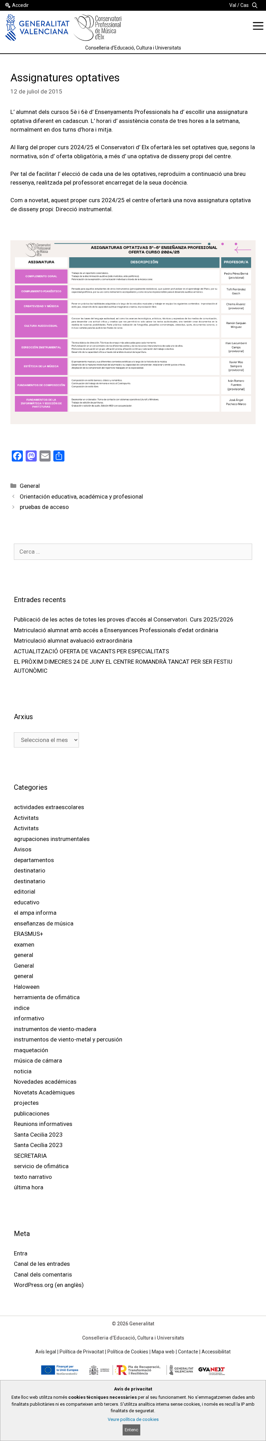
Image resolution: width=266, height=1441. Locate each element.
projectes (26, 1102)
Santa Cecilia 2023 (38, 1134)
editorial (24, 891)
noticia (23, 1071)
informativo (29, 1018)
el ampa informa (35, 912)
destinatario (29, 870)
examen (24, 944)
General (30, 485)
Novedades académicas (45, 1081)
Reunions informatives (43, 1123)
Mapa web (163, 1351)
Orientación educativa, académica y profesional (81, 496)
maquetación (31, 1050)
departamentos (34, 860)
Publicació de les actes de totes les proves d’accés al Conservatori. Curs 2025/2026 (123, 619)
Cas (244, 5)
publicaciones (32, 1113)
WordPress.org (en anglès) (49, 1284)
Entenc (131, 1429)
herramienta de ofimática (47, 997)
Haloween (26, 986)
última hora (28, 1187)
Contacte (188, 1351)
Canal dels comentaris (43, 1274)
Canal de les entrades (42, 1263)
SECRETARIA (30, 1155)
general (23, 954)
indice (21, 1007)
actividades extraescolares (49, 807)
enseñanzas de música (43, 923)
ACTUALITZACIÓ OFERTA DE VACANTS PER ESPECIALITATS (91, 651)
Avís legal (45, 1351)
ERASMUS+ (28, 933)
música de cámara (38, 1060)
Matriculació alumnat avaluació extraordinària (73, 640)
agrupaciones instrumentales (52, 838)
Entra (20, 1253)
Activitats (26, 817)
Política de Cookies (127, 1351)
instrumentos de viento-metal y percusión (68, 1039)
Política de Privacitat (82, 1351)
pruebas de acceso (44, 506)
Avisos (23, 849)
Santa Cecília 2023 (38, 1145)
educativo (26, 902)
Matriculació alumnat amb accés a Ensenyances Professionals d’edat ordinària (116, 630)
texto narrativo (33, 1176)
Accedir (20, 5)
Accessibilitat (216, 1351)
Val (232, 5)
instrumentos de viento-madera (55, 1029)
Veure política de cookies (133, 1419)
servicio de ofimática (41, 1166)
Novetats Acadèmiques (44, 1092)
